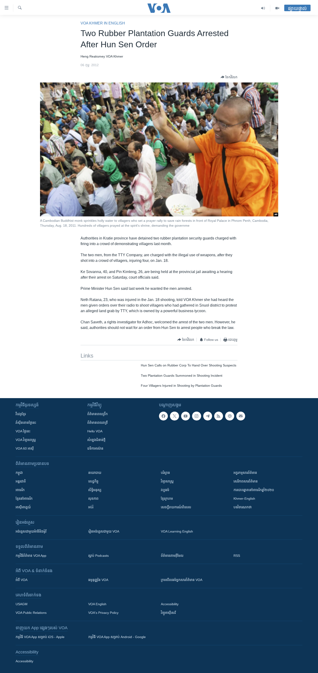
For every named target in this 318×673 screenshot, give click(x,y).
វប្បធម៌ (165, 490)
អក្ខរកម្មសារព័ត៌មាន (245, 473)
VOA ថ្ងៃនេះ (23, 431)
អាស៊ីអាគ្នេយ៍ (23, 507)
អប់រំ (90, 507)
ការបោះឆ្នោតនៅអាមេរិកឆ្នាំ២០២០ (253, 490)
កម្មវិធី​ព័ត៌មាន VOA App (31, 555)
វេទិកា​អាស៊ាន (95, 448)
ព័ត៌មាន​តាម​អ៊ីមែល (172, 555)
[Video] (277, 8)
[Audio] (263, 8)
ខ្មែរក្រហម (167, 498)
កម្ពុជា (19, 473)
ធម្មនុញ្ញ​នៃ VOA (98, 580)
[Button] (229, 77)
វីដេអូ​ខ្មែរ (21, 414)
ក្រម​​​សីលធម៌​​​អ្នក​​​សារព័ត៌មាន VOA (181, 580)
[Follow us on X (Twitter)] (174, 416)
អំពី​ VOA (21, 580)
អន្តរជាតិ (21, 481)
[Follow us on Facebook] (163, 416)
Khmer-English (244, 498)
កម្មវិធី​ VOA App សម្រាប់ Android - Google (117, 637)
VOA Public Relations (31, 613)
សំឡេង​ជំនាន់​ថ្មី (96, 440)
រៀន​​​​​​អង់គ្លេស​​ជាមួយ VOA (103, 531)
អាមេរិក (20, 490)
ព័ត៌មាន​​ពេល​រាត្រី (97, 422)
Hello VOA (94, 431)
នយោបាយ (94, 473)
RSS (236, 555)
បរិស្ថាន (165, 473)
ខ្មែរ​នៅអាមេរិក (24, 498)
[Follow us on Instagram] (196, 416)
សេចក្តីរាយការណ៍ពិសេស (176, 507)
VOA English (97, 604)
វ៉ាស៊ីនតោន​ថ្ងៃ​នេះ (26, 422)
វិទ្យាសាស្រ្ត (167, 481)
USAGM (21, 604)
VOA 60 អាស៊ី (25, 448)
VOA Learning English (177, 531)
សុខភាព (93, 498)
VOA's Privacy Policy (103, 613)
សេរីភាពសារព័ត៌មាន (245, 481)
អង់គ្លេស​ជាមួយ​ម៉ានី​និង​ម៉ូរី (31, 531)
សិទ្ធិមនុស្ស (94, 490)
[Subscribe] (240, 416)
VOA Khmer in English (103, 23)
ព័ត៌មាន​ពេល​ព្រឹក (97, 414)
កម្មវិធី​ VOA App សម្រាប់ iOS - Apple (40, 637)
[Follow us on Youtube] (185, 416)
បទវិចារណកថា (242, 507)
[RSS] (218, 416)
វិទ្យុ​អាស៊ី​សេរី (168, 613)
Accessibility (170, 604)
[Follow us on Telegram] (207, 416)
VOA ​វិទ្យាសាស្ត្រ (26, 440)
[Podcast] (229, 416)
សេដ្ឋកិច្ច (93, 481)
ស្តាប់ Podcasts (98, 555)
